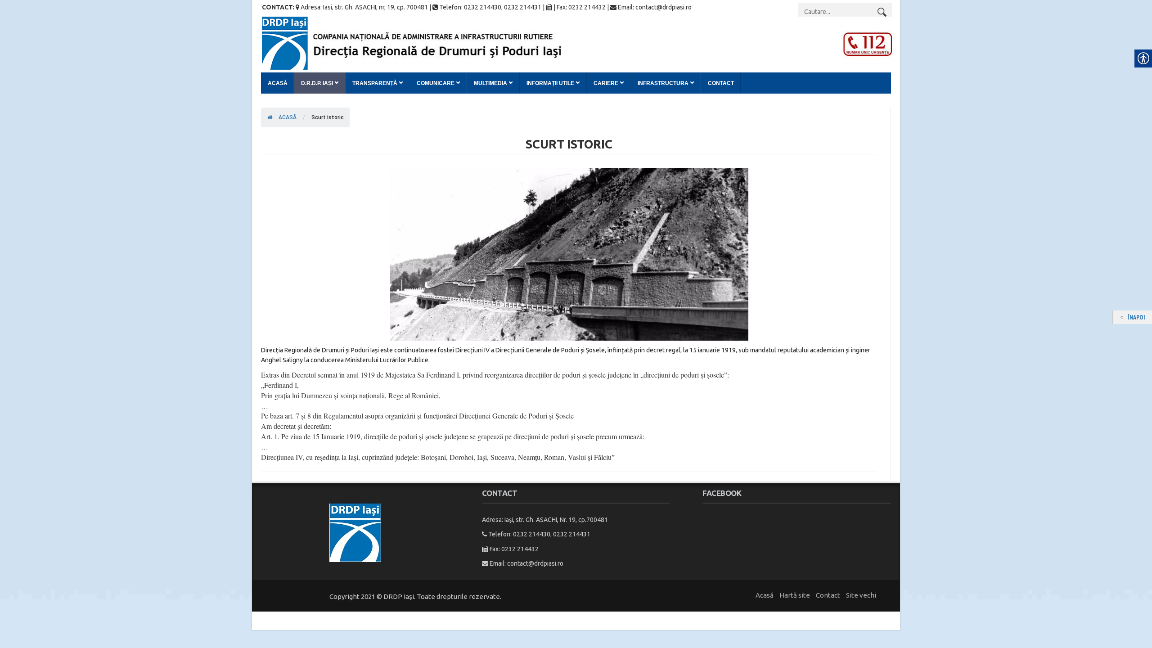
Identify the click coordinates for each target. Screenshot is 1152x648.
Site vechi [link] (861, 595)
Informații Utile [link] (550, 83)
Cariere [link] (606, 83)
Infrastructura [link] (663, 83)
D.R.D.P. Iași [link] (317, 83)
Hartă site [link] (794, 595)
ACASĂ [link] (287, 117)
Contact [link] (721, 83)
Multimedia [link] (490, 83)
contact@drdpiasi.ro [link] (535, 563)
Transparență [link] (374, 83)
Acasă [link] (278, 83)
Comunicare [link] (435, 83)
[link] (577, 42)
